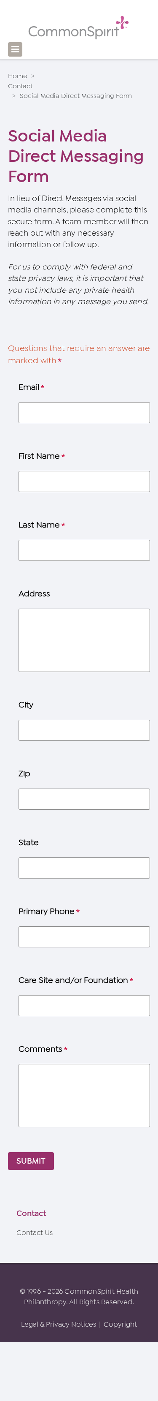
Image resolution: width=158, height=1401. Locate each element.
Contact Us (34, 1232)
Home (17, 76)
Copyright (120, 1324)
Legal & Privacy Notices (58, 1324)
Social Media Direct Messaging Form (76, 95)
